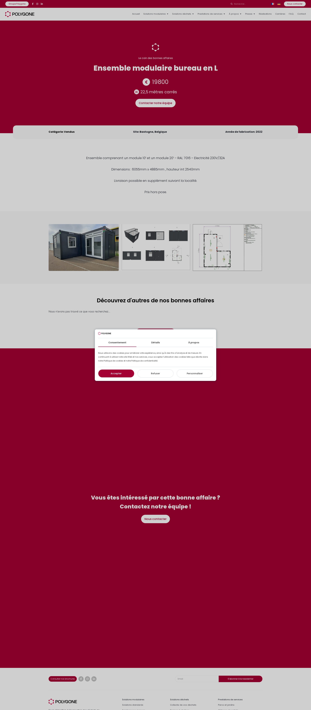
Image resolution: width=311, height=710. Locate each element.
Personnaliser (195, 373)
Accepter (116, 373)
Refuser (155, 373)
